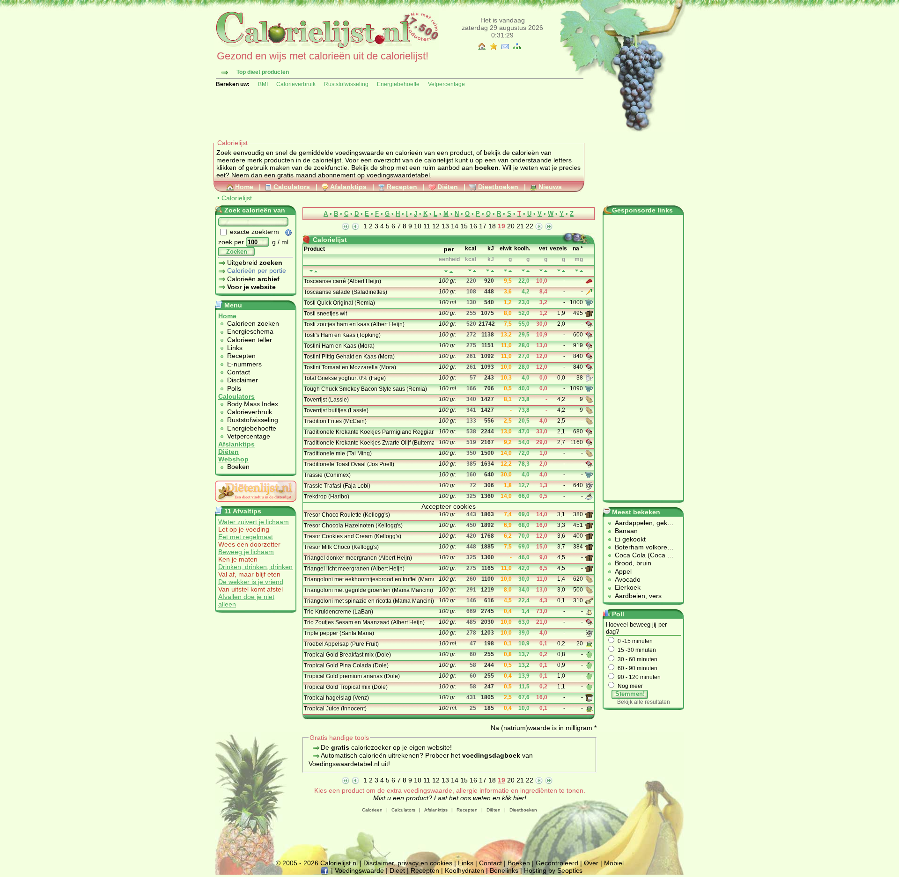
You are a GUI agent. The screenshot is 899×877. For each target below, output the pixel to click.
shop (387, 167)
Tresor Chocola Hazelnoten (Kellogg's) (353, 525)
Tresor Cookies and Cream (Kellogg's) (352, 536)
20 (511, 226)
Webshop (233, 459)
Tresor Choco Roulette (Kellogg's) (347, 515)
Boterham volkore (641, 547)
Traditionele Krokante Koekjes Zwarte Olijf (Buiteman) (368, 442)
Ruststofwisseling (346, 84)
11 (426, 226)
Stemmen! (630, 693)
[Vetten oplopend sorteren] (541, 271)
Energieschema (250, 331)
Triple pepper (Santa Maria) (339, 633)
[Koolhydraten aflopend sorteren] (528, 271)
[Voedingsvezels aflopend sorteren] (563, 271)
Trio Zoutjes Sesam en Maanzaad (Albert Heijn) (364, 622)
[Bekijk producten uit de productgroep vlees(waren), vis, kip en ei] (589, 281)
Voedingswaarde (359, 870)
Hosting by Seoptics (553, 870)
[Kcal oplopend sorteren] (470, 271)
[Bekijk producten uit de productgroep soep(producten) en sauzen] (589, 302)
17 (482, 226)
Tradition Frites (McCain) (335, 421)
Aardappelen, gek (641, 522)
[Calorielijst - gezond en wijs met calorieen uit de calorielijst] (326, 47)
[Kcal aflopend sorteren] (474, 271)
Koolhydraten (464, 870)
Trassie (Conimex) (327, 475)
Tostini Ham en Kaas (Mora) (339, 346)
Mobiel (614, 863)
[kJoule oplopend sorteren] (487, 271)
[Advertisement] (384, 113)
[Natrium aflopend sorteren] (581, 271)
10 (417, 226)
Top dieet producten (262, 72)
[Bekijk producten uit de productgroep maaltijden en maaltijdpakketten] (589, 600)
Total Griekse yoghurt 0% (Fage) (345, 378)
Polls (234, 388)
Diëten (447, 186)
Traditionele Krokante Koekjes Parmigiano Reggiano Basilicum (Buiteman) (368, 432)
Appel (623, 571)
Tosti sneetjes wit (325, 313)
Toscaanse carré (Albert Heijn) (342, 281)
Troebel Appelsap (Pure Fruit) (341, 644)
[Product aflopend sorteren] (315, 271)
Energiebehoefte (398, 84)
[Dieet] (255, 504)
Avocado (628, 579)
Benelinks (504, 870)
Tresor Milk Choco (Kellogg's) (341, 547)
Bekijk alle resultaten (643, 702)
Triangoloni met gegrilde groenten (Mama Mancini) (368, 590)
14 (454, 226)
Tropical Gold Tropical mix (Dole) (346, 687)
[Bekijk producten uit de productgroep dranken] (589, 643)
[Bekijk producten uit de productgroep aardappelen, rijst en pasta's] (589, 399)
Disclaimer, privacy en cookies (407, 863)
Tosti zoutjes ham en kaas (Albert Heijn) (354, 324)
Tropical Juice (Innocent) (335, 708)
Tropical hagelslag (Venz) (336, 697)
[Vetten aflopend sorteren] (545, 271)
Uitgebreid (254, 262)
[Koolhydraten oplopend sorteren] (523, 271)
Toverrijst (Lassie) (326, 399)
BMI (263, 84)
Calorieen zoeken (253, 323)
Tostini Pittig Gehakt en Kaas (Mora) (349, 356)
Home (244, 186)
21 (520, 226)
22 (529, 226)
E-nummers (244, 364)
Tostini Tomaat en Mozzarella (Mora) (350, 367)
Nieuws (550, 186)
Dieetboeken (498, 186)
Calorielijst (236, 198)
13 (445, 226)
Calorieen (372, 809)
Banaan (626, 530)
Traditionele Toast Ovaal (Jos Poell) (349, 464)
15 (464, 226)
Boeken (238, 466)
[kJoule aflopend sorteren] (492, 271)
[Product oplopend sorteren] (311, 271)
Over (591, 863)
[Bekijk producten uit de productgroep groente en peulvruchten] (589, 291)
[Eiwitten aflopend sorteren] (510, 271)
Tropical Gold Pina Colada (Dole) (346, 665)
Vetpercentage (446, 84)
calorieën (408, 152)
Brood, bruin (633, 563)
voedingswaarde (359, 152)
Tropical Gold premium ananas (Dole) (352, 676)
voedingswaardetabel (398, 175)
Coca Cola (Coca (641, 555)
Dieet (397, 870)
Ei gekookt (630, 539)
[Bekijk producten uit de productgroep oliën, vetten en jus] (589, 611)
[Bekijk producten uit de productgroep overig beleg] (589, 697)
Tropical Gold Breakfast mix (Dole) (347, 654)
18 (492, 226)
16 (473, 226)
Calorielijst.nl (339, 863)
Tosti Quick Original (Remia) (339, 303)
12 (436, 226)
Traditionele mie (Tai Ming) (338, 453)
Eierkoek (628, 587)
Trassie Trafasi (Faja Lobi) (337, 485)
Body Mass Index (252, 404)
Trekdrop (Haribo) (326, 496)
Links (235, 347)
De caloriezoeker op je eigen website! (386, 747)
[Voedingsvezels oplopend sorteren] (558, 271)
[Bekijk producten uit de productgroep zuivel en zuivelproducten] (589, 377)
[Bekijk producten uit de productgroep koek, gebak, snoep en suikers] (589, 496)
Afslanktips (348, 186)
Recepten (402, 186)
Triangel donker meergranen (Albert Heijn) (358, 558)
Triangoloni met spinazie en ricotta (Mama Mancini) (368, 601)
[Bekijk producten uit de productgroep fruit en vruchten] (589, 654)
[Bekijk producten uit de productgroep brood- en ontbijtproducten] (589, 313)
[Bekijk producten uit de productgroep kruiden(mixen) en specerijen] (589, 485)
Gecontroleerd (557, 863)
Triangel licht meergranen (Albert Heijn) (354, 568)
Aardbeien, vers (638, 595)
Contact (238, 372)
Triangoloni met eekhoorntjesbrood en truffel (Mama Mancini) (368, 579)
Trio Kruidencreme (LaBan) (338, 611)
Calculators (291, 186)
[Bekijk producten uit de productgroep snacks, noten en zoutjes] (589, 324)
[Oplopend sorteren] (446, 271)
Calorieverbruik (296, 84)
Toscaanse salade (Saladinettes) (345, 292)
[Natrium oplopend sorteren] (576, 271)
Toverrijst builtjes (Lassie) (336, 410)
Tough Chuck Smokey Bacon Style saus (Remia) (365, 389)
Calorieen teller (249, 339)
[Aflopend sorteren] (451, 271)
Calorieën (253, 279)
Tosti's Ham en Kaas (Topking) (342, 335)
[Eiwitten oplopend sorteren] (505, 271)
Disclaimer (242, 380)
